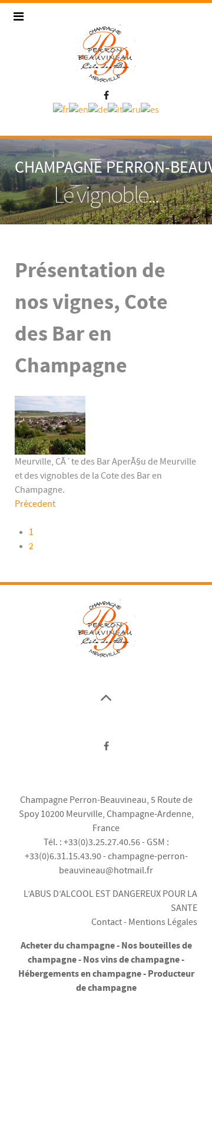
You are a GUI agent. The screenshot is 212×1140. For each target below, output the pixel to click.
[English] (78, 109)
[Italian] (115, 109)
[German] (98, 109)
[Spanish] (150, 109)
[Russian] (131, 109)
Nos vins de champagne (131, 959)
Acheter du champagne (68, 945)
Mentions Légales (162, 922)
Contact (106, 922)
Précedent (35, 504)
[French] (61, 109)
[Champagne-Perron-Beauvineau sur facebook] (106, 94)
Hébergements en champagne (79, 974)
